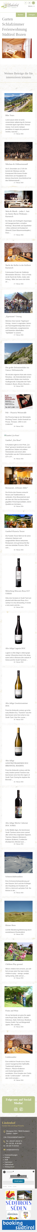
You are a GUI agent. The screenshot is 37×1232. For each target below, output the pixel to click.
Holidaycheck (9, 1167)
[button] (18, 1181)
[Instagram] (16, 1109)
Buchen (20, 15)
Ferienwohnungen (11, 1155)
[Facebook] (21, 1109)
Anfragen (32, 15)
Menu (30, 6)
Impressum (8, 1162)
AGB (6, 1160)
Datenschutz (9, 1164)
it (25, 3)
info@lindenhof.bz (12, 1150)
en (29, 3)
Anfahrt (7, 1157)
